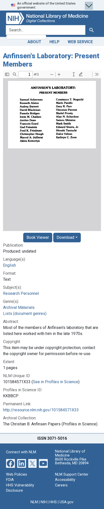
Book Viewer (38, 237)
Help (54, 41)
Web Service (80, 41)
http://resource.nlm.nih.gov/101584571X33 (41, 410)
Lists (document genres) (24, 313)
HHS (53, 502)
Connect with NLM (21, 452)
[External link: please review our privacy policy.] (10, 463)
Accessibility (65, 480)
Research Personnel (21, 293)
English (9, 265)
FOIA (10, 480)
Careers (61, 485)
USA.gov (66, 502)
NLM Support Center (71, 474)
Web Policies (16, 474)
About (34, 41)
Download (65, 237)
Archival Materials (19, 307)
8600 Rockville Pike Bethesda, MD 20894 (72, 461)
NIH (44, 502)
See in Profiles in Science (55, 381)
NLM (34, 502)
